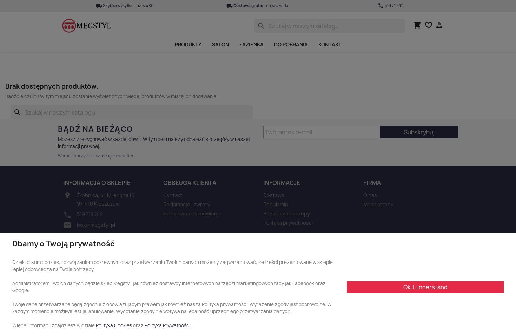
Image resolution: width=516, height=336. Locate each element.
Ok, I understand (425, 287)
